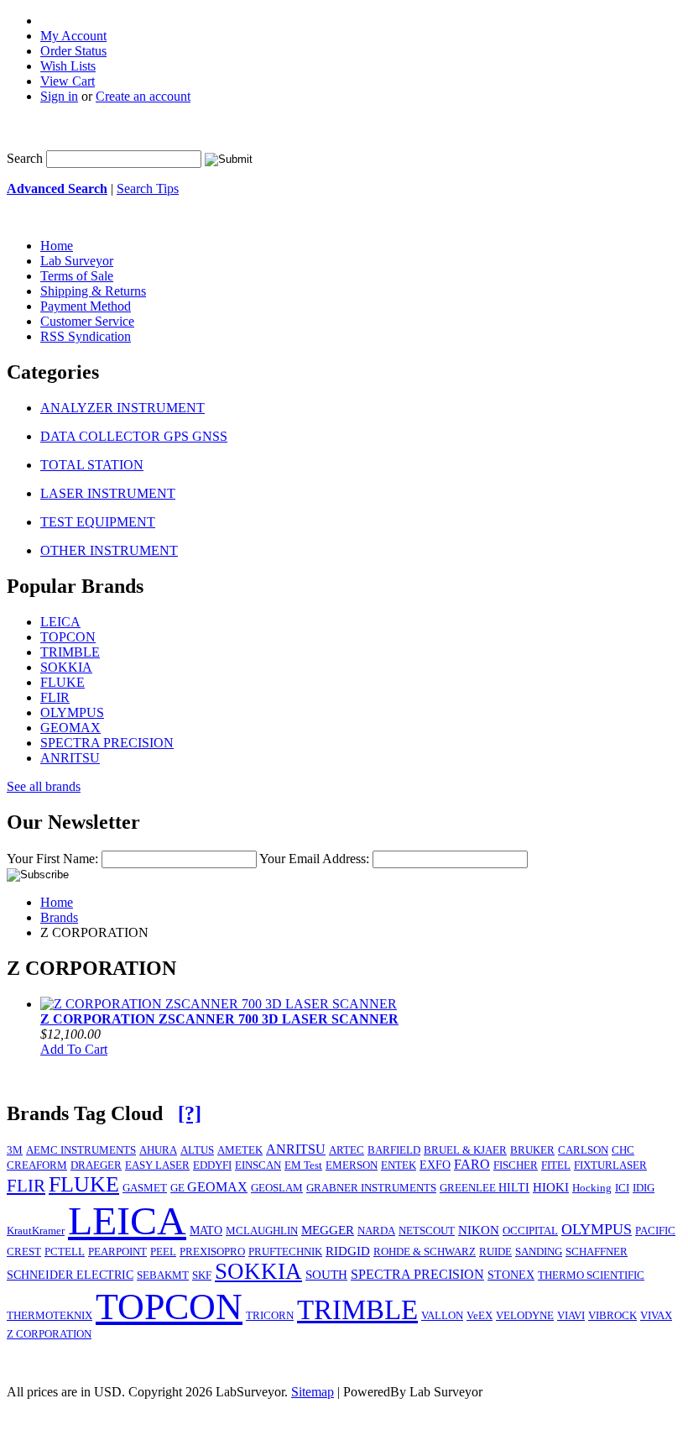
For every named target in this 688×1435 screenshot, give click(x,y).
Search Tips (148, 188)
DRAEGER (96, 1165)
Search (25, 158)
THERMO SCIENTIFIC (591, 1275)
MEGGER (327, 1230)
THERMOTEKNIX (49, 1316)
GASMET (144, 1188)
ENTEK (398, 1165)
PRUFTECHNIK (285, 1251)
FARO (472, 1164)
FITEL (556, 1165)
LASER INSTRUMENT (107, 493)
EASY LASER (157, 1165)
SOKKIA (66, 667)
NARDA (376, 1231)
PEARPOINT (117, 1252)
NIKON (478, 1230)
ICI (622, 1188)
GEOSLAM (277, 1188)
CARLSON (583, 1150)
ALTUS (197, 1150)
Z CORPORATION (49, 1334)
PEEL (163, 1252)
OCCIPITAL (530, 1231)
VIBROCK (612, 1316)
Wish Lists (68, 66)
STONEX (510, 1274)
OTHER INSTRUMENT (109, 550)
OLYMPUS (72, 712)
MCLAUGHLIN (262, 1231)
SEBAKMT (163, 1275)
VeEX (479, 1316)
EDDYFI (212, 1165)
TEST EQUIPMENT (97, 522)
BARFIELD (393, 1150)
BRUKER (532, 1150)
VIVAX (656, 1316)
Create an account (143, 96)
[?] (189, 1113)
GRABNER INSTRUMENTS (371, 1188)
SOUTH (326, 1274)
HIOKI (551, 1187)
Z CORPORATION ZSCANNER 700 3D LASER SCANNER (219, 1019)
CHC (623, 1150)
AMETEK (240, 1150)
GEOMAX (70, 727)
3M (15, 1150)
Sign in (59, 96)
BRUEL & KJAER (465, 1150)
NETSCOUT (427, 1231)
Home (56, 902)
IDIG (643, 1188)
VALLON (442, 1316)
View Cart (67, 81)
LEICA (60, 622)
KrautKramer (36, 1231)
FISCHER (515, 1165)
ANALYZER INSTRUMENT (122, 408)
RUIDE (495, 1252)
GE (178, 1187)
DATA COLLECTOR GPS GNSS (133, 436)
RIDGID (348, 1251)
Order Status (73, 51)
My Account (73, 36)
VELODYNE (525, 1316)
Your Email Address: (314, 858)
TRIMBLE (70, 652)
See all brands (44, 786)
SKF (201, 1275)
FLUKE (62, 682)
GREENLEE (469, 1188)
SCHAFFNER (597, 1252)
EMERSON (352, 1165)
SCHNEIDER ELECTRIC (70, 1274)
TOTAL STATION (91, 465)
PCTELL (64, 1252)
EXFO (435, 1164)
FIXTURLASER (610, 1165)
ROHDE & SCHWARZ (424, 1252)
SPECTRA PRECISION (107, 743)
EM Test (303, 1165)
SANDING (538, 1252)
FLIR (55, 697)
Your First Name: (52, 858)
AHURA (158, 1150)
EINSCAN (258, 1165)
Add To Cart (73, 1049)
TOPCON (68, 637)
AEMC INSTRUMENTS (81, 1150)
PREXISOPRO (212, 1252)
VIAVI (571, 1315)
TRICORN (270, 1316)
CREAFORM (37, 1165)
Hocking (592, 1188)
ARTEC (346, 1150)
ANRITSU (70, 758)
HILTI (513, 1187)
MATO (206, 1230)
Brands (59, 917)
